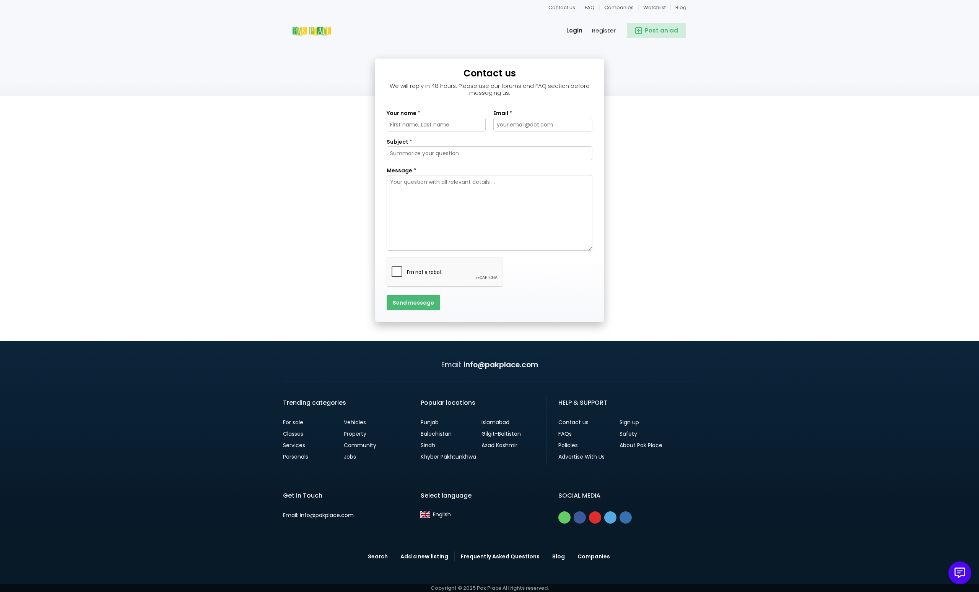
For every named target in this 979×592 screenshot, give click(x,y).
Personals (295, 457)
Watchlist (654, 7)
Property (355, 434)
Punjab (430, 422)
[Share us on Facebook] (580, 517)
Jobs (350, 457)
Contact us (561, 7)
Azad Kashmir (499, 445)
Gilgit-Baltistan (501, 434)
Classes (293, 434)
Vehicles (355, 422)
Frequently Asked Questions (500, 556)
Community (360, 445)
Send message (413, 303)
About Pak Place (641, 445)
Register (604, 30)
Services (294, 445)
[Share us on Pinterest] (595, 517)
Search (378, 556)
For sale (293, 422)
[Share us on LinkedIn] (626, 517)
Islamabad (495, 422)
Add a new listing (424, 556)
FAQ (590, 7)
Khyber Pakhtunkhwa (448, 457)
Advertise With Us (581, 457)
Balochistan (436, 434)
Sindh (428, 445)
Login (574, 30)
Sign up (629, 422)
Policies (568, 445)
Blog (680, 7)
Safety (628, 434)
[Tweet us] (610, 517)
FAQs (565, 434)
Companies (619, 7)
